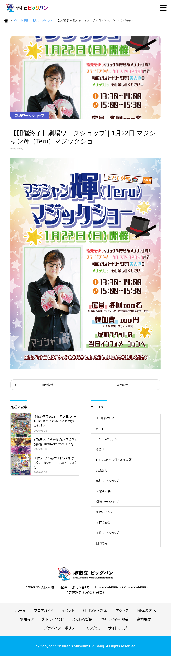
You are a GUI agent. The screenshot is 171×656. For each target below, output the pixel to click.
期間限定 (102, 543)
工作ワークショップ (107, 533)
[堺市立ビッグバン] (27, 8)
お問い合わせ (53, 619)
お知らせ (27, 619)
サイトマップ (117, 628)
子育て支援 (103, 522)
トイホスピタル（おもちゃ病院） (114, 460)
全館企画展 (103, 491)
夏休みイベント (105, 512)
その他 (100, 449)
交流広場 (102, 470)
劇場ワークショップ (29, 115)
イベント (68, 610)
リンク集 (93, 628)
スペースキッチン (106, 439)
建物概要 (143, 619)
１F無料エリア (105, 418)
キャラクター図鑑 (114, 619)
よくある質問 (82, 619)
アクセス (122, 610)
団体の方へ (146, 610)
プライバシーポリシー (61, 628)
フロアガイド (43, 610)
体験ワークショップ (107, 480)
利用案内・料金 (95, 610)
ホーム (20, 610)
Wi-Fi (99, 428)
